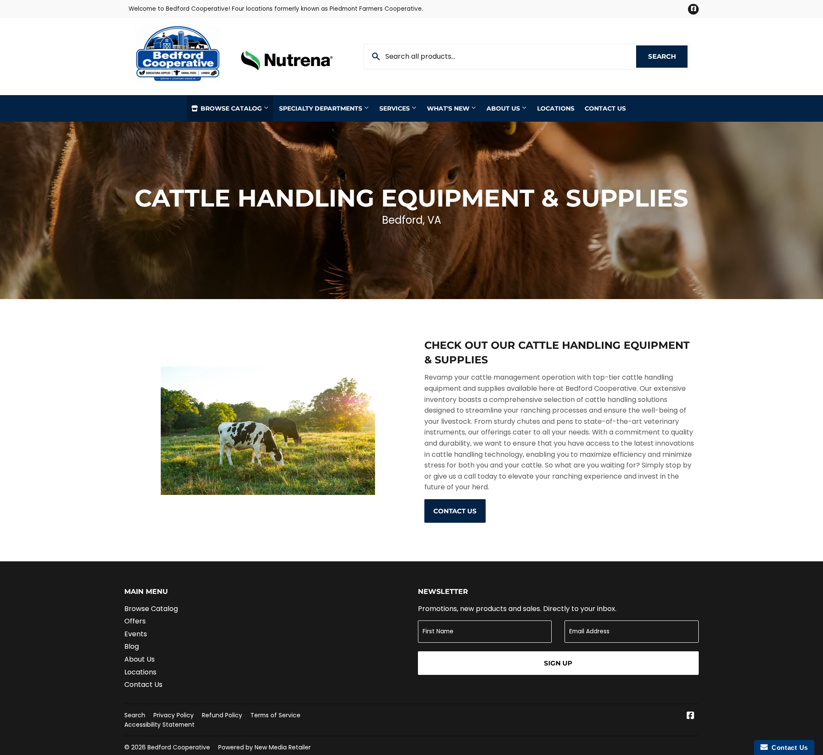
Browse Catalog (231, 108)
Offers (135, 621)
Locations (555, 108)
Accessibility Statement (159, 724)
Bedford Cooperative (178, 747)
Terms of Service (275, 715)
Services (395, 108)
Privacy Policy (173, 715)
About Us (504, 108)
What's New (449, 108)
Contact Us (605, 108)
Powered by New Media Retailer (264, 747)
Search (668, 56)
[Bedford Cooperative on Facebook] (690, 716)
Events (135, 634)
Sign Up (558, 663)
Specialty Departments (321, 108)
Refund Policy (222, 715)
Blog (131, 646)
